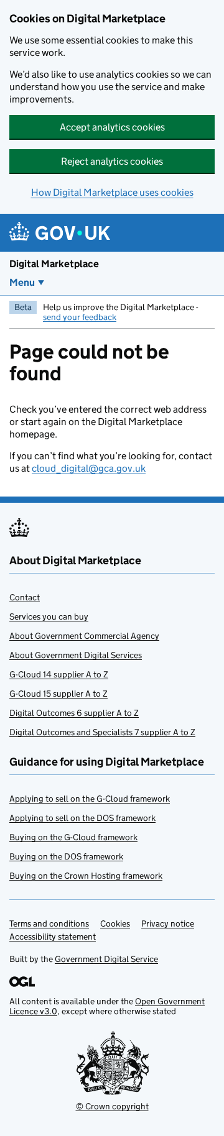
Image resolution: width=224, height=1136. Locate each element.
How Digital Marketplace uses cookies (112, 192)
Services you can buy (48, 616)
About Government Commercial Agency (84, 635)
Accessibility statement (52, 936)
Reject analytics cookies (112, 161)
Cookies (115, 923)
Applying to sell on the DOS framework (82, 817)
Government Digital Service (106, 958)
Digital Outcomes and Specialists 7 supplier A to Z (102, 732)
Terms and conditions (49, 923)
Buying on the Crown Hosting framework (85, 875)
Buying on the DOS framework (66, 856)
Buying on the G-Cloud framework (73, 837)
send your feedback (79, 317)
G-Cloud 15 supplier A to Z (58, 693)
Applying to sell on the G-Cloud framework (89, 798)
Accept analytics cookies (112, 127)
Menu (22, 282)
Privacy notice (167, 923)
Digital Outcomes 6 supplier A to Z (74, 712)
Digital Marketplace (54, 264)
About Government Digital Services (75, 655)
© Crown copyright (112, 1106)
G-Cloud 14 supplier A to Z (58, 674)
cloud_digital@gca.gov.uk (89, 468)
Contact (24, 597)
